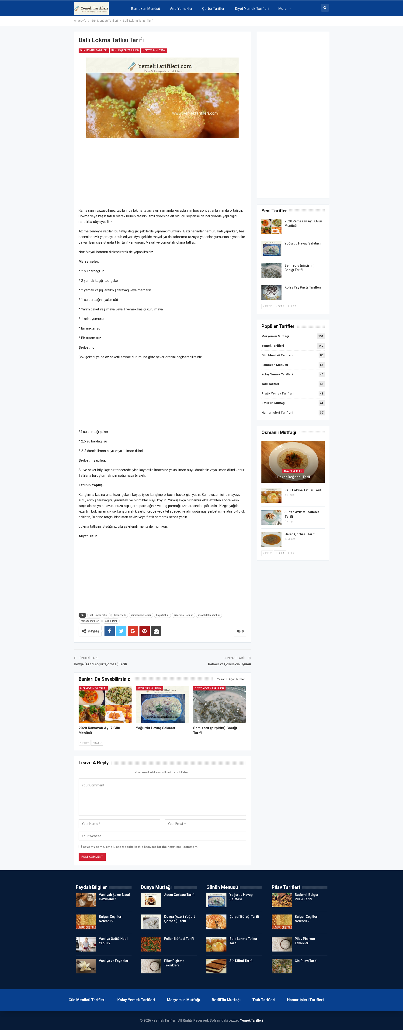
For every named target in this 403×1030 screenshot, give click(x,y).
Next (96, 742)
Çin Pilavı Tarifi (306, 961)
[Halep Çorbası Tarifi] (271, 539)
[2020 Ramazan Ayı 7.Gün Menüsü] (105, 704)
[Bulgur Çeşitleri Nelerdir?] (86, 921)
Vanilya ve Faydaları (114, 961)
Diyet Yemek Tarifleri (252, 9)
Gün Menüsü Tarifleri (93, 50)
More (282, 9)
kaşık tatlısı (162, 615)
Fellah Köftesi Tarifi (179, 939)
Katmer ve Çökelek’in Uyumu (229, 664)
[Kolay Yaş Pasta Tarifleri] (271, 292)
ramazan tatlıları (90, 621)
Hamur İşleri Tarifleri (125, 50)
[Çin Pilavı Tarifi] (282, 966)
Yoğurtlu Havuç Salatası (303, 243)
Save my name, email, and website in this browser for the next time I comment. (140, 847)
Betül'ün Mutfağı (149, 688)
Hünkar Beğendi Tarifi (293, 477)
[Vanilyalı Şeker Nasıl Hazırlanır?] (86, 900)
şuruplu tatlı (111, 621)
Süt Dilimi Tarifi (241, 961)
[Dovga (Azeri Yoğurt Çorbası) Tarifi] (151, 921)
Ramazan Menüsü (145, 9)
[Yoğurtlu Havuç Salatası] (162, 704)
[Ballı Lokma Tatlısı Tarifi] (271, 495)
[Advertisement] (162, 175)
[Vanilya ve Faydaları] (86, 966)
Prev (85, 742)
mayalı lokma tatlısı (209, 615)
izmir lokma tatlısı (141, 615)
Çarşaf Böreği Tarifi (244, 916)
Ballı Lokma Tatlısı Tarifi (303, 490)
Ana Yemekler (181, 9)
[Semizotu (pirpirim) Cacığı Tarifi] (219, 704)
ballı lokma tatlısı (99, 615)
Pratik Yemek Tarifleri (277, 393)
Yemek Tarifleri (272, 345)
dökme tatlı (120, 615)
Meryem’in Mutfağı (183, 1000)
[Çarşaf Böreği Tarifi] (216, 921)
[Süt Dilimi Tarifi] (216, 966)
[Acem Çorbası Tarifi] (151, 900)
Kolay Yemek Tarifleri (277, 374)
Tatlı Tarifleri (270, 384)
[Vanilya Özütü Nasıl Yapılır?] (86, 944)
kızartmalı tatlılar (183, 615)
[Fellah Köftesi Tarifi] (151, 944)
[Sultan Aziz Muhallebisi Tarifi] (271, 517)
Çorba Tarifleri (213, 9)
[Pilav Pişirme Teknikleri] (151, 966)
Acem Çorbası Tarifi (179, 895)
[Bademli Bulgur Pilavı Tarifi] (282, 900)
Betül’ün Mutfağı (226, 1000)
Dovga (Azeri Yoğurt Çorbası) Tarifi (100, 664)
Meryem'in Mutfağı (154, 50)
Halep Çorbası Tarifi (300, 534)
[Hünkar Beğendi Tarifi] (293, 462)
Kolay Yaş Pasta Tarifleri (303, 287)
